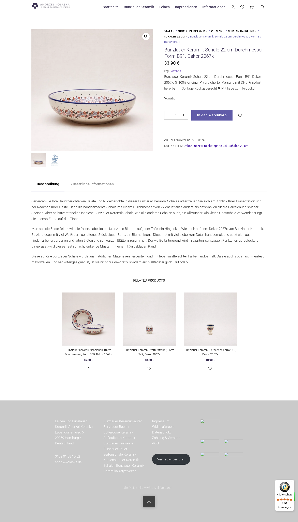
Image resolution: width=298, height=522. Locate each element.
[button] (146, 36)
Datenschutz (161, 432)
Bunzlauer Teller (115, 449)
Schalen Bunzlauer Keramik (123, 465)
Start (168, 31)
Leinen (164, 7)
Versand (175, 71)
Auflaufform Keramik (119, 438)
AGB (155, 443)
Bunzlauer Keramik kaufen (123, 421)
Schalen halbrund (241, 31)
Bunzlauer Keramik (139, 7)
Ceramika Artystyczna (119, 471)
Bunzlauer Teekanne (118, 443)
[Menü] (291, 482)
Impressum (160, 421)
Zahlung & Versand (166, 438)
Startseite (111, 7)
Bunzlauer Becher (116, 427)
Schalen (216, 31)
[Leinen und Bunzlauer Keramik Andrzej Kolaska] (52, 5)
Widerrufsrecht (163, 427)
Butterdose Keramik (118, 432)
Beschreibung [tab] (48, 184)
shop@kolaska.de (68, 462)
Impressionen (186, 7)
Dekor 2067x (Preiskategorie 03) (205, 146)
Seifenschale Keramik (119, 454)
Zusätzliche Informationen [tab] (92, 184)
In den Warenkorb (212, 115)
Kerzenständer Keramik (121, 460)
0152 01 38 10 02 (67, 456)
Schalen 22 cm (174, 36)
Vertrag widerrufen (171, 459)
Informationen (213, 7)
